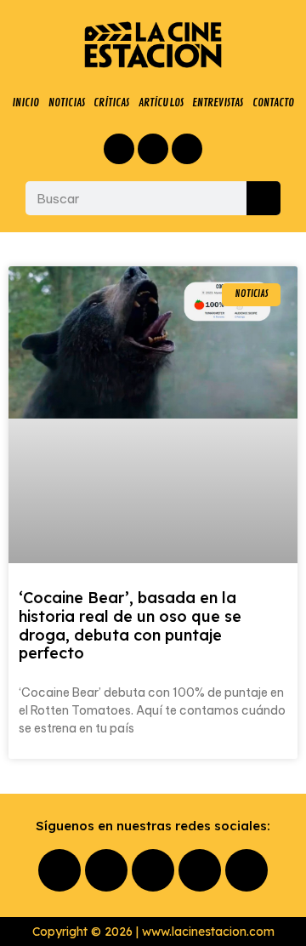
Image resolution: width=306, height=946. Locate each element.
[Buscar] (263, 198)
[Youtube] (199, 870)
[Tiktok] (246, 870)
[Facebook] (119, 149)
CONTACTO (273, 102)
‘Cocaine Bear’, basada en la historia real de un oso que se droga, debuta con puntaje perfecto (130, 625)
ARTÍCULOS (161, 102)
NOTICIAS (66, 102)
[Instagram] (153, 149)
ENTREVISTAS (217, 102)
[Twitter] (187, 149)
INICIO (25, 102)
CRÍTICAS (111, 102)
